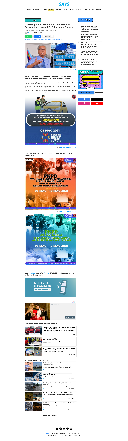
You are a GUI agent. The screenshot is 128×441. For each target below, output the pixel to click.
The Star (74, 69)
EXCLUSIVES (89, 9)
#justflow (79, 9)
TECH (65, 9)
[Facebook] (57, 428)
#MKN (40, 39)
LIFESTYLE (36, 9)
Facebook (32, 273)
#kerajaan (33, 39)
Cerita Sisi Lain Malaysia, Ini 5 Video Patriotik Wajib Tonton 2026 (57, 392)
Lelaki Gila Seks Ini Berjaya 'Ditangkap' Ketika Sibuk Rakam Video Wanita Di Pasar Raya (58, 338)
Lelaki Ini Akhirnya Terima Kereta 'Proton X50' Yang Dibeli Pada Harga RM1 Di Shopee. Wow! (59, 328)
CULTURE (44, 9)
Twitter (47, 273)
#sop (62, 39)
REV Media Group (64, 433)
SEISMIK (71, 9)
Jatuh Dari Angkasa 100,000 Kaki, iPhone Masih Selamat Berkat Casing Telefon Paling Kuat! (57, 373)
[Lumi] (71, 428)
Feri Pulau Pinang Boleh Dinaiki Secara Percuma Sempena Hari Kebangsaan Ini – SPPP (57, 363)
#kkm (37, 39)
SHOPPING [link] (58, 9)
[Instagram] (64, 428)
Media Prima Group (77, 433)
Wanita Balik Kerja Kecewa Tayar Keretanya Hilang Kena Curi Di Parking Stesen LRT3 (59, 403)
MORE (98, 9)
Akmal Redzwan (31, 32)
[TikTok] (67, 428)
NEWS (29, 9)
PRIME (51, 9)
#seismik (58, 39)
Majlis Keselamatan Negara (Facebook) (68, 147)
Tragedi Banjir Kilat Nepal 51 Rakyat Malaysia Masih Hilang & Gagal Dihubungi (58, 383)
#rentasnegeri (52, 39)
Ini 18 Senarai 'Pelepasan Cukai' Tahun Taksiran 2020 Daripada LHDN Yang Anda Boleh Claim (59, 349)
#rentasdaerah (45, 39)
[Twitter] (60, 428)
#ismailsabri (28, 39)
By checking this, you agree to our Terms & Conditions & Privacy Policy (91, 86)
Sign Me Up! (90, 87)
